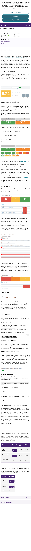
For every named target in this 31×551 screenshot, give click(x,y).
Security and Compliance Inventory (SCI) (13, 57)
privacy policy (7, 3)
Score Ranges (3, 45)
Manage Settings (15, 12)
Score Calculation (4, 43)
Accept (15, 16)
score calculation (24, 161)
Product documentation (12, 26)
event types (25, 177)
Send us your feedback (6, 502)
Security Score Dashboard (5, 41)
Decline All (15, 20)
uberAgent (5, 28)
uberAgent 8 (11, 28)
